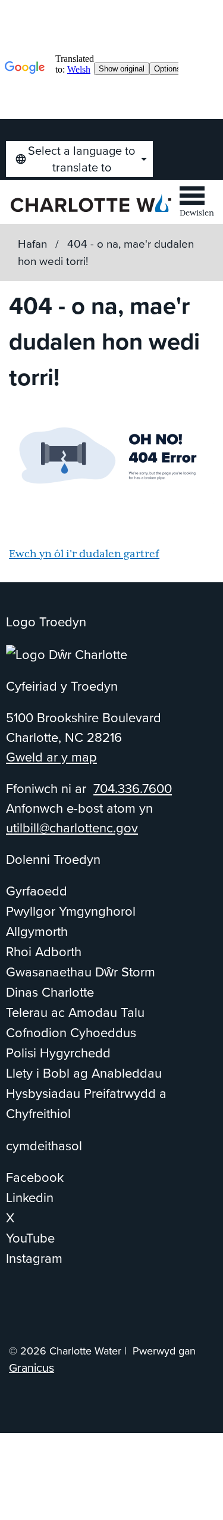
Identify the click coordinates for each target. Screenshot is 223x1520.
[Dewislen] (197, 197)
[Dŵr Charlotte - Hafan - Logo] (91, 203)
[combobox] (79, 159)
